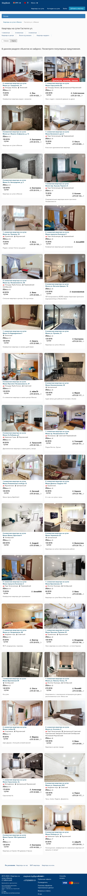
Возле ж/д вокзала (25, 35)
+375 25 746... (77, 642)
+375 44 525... (34, 95)
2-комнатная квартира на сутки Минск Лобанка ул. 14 (57, 833)
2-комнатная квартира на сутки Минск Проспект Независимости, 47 (16, 382)
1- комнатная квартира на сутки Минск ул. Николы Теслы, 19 (57, 679)
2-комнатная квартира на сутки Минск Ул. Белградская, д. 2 (14, 181)
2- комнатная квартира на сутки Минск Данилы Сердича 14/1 (57, 482)
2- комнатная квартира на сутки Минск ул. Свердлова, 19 (14, 84)
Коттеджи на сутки (53, 8)
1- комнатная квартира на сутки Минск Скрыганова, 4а (14, 781)
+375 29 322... (34, 493)
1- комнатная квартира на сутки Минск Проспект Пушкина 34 (57, 631)
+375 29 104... (34, 445)
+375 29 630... (34, 295)
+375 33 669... (34, 792)
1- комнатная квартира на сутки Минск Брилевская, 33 (57, 583)
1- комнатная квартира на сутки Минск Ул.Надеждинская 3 (14, 332)
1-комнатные (6, 33)
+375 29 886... (34, 545)
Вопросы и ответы (44, 891)
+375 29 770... (77, 545)
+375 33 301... (34, 739)
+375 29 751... (77, 444)
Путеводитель (43, 882)
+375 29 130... (75, 95)
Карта (14, 41)
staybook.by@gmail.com (33, 876)
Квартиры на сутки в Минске (11, 877)
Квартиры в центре (8, 35)
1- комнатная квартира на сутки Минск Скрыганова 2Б (57, 84)
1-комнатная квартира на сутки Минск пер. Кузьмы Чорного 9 (57, 185)
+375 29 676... (34, 642)
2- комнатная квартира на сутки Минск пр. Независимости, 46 (14, 281)
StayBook (6, 2)
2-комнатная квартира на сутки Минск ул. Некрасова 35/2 (57, 784)
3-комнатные (33, 33)
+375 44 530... (34, 847)
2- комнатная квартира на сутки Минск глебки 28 (14, 728)
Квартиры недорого (43, 35)
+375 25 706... (77, 493)
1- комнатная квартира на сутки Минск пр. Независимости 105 (57, 432)
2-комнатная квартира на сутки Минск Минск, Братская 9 (14, 534)
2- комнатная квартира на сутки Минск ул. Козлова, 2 (57, 728)
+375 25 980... (34, 343)
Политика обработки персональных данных (46, 886)
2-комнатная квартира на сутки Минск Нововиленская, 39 (57, 384)
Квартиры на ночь (48, 865)
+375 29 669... (77, 144)
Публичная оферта (44, 879)
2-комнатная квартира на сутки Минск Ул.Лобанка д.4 (14, 434)
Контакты (41, 876)
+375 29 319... (34, 142)
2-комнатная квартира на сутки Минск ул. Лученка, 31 (57, 332)
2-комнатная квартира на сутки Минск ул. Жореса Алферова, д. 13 (16, 133)
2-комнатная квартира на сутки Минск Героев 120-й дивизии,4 (14, 836)
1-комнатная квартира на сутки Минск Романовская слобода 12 (15, 482)
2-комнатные (19, 33)
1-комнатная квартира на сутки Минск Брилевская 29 (14, 679)
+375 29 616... (34, 394)
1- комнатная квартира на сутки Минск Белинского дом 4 (57, 133)
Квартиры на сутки (37, 8)
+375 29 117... (77, 395)
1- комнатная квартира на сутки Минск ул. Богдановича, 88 (14, 631)
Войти (65, 8)
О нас (40, 894)
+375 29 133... (77, 196)
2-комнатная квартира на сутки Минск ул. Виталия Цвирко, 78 (57, 285)
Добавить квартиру (76, 8)
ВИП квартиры (35, 865)
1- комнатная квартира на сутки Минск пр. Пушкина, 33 (14, 233)
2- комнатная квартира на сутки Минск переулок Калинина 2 (57, 233)
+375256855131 (29, 880)
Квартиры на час (22, 865)
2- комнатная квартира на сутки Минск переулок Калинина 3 (14, 583)
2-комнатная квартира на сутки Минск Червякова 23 (57, 534)
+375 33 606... (77, 691)
